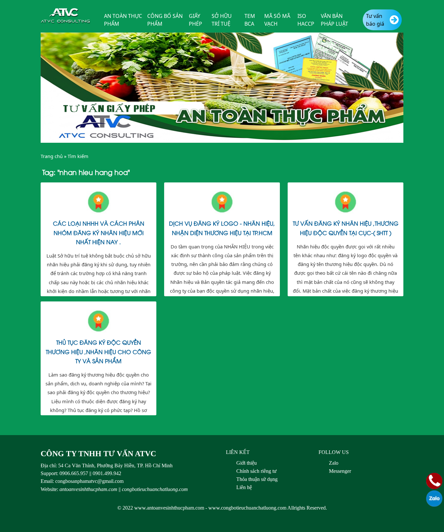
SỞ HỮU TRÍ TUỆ (222, 19)
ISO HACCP (305, 19)
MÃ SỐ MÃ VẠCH (277, 19)
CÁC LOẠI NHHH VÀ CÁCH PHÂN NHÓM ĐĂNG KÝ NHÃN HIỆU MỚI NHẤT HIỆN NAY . (98, 232)
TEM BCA (249, 19)
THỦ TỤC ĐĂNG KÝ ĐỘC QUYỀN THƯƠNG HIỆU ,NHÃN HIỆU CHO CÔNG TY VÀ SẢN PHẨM (98, 351)
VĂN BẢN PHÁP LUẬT (334, 19)
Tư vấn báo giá (375, 19)
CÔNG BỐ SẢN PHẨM (165, 19)
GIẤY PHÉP (195, 19)
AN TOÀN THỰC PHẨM (123, 19)
